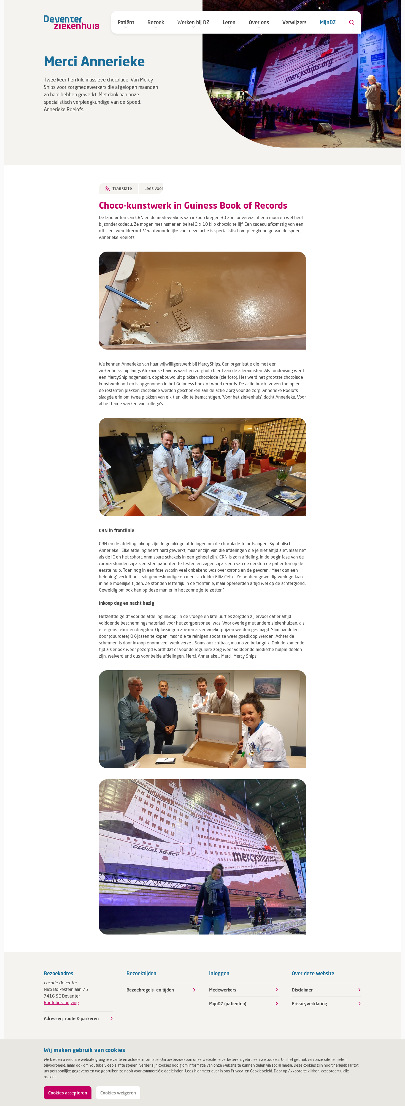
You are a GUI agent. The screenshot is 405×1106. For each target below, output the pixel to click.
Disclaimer (302, 989)
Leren (229, 22)
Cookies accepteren (67, 1092)
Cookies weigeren (118, 1092)
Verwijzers (294, 22)
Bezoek (155, 22)
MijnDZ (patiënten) (227, 1003)
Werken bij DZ (193, 22)
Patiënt (126, 22)
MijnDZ (328, 22)
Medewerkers (222, 989)
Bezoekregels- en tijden (150, 989)
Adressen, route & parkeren (71, 1018)
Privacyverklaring (309, 1003)
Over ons (259, 22)
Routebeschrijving (61, 1002)
